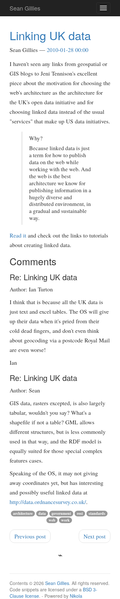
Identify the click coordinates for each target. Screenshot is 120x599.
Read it (18, 235)
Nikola (76, 596)
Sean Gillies (57, 583)
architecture (23, 513)
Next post (95, 536)
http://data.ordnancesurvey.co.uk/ (48, 502)
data (42, 513)
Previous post (30, 536)
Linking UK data (50, 35)
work (65, 520)
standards (97, 513)
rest (80, 513)
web (52, 520)
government (61, 513)
